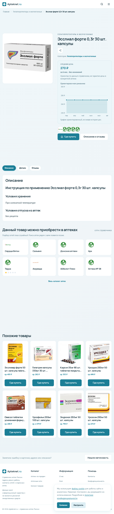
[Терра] (77, 129)
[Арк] (73, 129)
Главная (6, 11)
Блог (61, 481)
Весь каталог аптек (57, 281)
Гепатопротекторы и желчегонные (27, 11)
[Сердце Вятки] (60, 129)
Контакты (91, 476)
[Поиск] (102, 4)
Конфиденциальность (96, 481)
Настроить (78, 505)
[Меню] (109, 4)
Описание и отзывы (94, 136)
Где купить (70, 136)
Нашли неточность (98, 457)
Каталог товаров (37, 486)
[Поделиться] (60, 50)
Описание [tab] (9, 168)
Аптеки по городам (38, 476)
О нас (61, 476)
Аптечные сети (36, 481)
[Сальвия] (65, 129)
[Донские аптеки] (69, 129)
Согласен (63, 505)
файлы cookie (78, 488)
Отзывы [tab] (35, 168)
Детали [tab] (22, 168)
